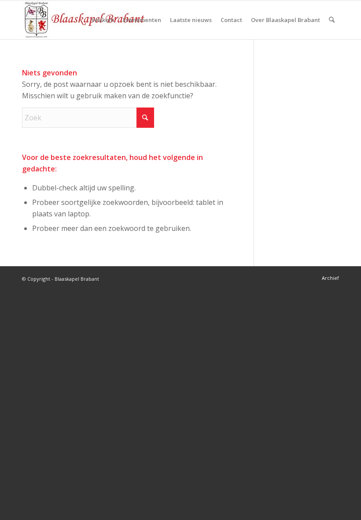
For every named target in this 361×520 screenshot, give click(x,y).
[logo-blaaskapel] (83, 19)
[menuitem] (102, 19)
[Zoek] (331, 19)
